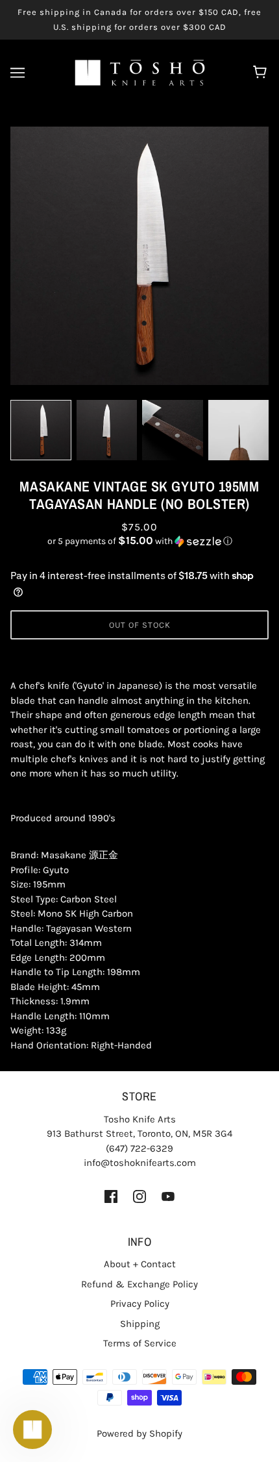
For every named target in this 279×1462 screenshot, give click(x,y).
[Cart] (262, 73)
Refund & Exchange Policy (139, 1284)
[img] (111, 1196)
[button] (139, 541)
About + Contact (140, 1264)
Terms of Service (139, 1343)
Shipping (140, 1324)
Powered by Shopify (139, 1433)
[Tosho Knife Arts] (139, 72)
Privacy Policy (139, 1303)
